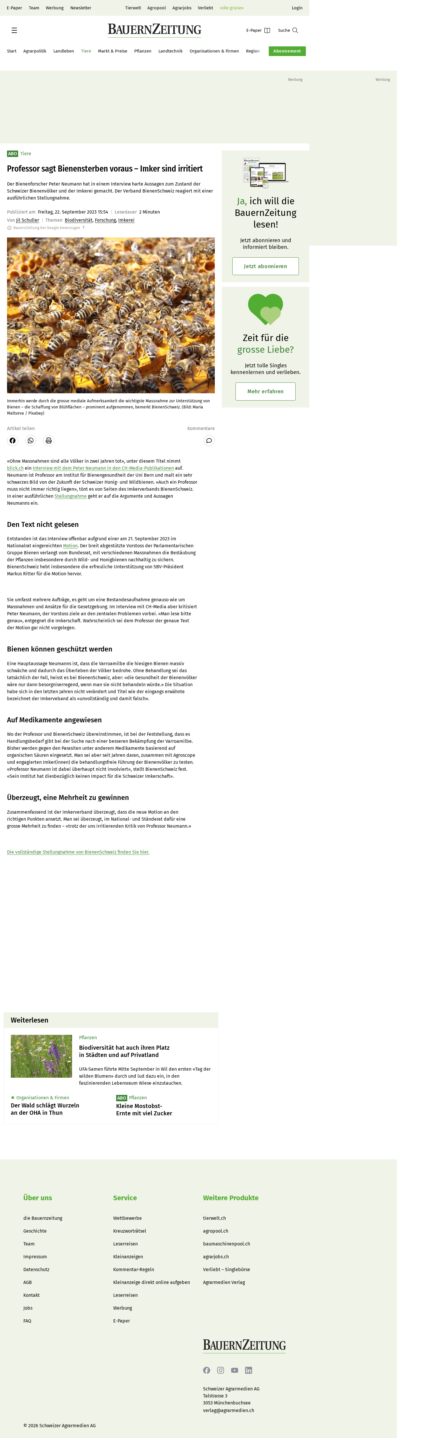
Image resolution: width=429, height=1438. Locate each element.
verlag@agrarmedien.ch (228, 1410)
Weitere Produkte (231, 1197)
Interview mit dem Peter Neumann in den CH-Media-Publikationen (103, 468)
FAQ (27, 1321)
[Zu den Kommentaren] (209, 440)
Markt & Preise (112, 51)
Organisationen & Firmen (214, 51)
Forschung (105, 220)
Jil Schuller (27, 220)
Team (34, 8)
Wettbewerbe (127, 1218)
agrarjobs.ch (216, 1256)
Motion (70, 545)
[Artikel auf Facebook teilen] (12, 440)
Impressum (35, 1256)
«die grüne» (232, 8)
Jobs (27, 1308)
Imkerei (126, 220)
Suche (284, 30)
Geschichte (35, 1231)
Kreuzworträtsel (129, 1231)
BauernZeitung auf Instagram (220, 1370)
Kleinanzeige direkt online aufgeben (151, 1282)
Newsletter (80, 8)
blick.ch (15, 468)
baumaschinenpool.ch (226, 1244)
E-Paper (14, 8)
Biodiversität (79, 220)
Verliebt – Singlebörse (226, 1269)
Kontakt (31, 1295)
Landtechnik (170, 51)
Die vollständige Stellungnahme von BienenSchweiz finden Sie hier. (78, 852)
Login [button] (297, 8)
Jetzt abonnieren (265, 266)
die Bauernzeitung (42, 1218)
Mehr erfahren (265, 391)
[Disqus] (111, 933)
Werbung (55, 8)
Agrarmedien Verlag (224, 1282)
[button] (14, 30)
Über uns (37, 1197)
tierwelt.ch (214, 1218)
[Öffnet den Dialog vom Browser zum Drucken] (48, 440)
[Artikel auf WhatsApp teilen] (30, 440)
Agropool (156, 8)
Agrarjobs (181, 8)
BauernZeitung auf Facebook (206, 1370)
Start (11, 51)
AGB (27, 1282)
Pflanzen (142, 51)
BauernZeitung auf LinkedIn (248, 1370)
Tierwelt (133, 8)
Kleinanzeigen (128, 1256)
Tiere (86, 51)
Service (125, 1197)
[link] (145, 1051)
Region (253, 51)
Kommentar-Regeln (133, 1269)
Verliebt (205, 8)
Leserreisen (125, 1244)
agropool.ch (215, 1231)
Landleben (63, 51)
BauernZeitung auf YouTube (234, 1370)
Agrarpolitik (34, 51)
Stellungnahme (71, 496)
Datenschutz (36, 1269)
